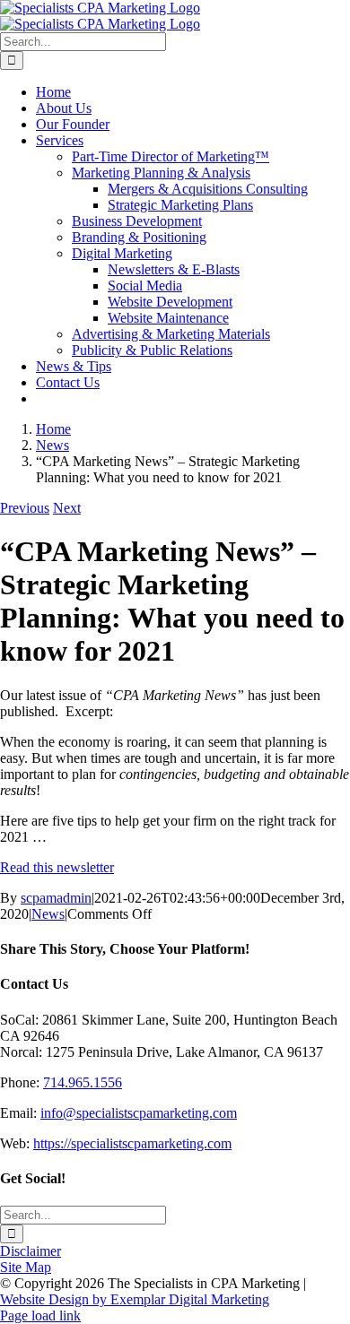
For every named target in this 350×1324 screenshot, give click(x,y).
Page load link (40, 1315)
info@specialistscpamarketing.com (138, 1113)
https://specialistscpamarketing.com (132, 1143)
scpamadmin (56, 897)
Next (67, 507)
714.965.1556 (82, 1082)
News (48, 914)
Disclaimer (30, 1251)
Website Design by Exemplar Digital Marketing (134, 1299)
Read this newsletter (57, 867)
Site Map (25, 1267)
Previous (24, 507)
